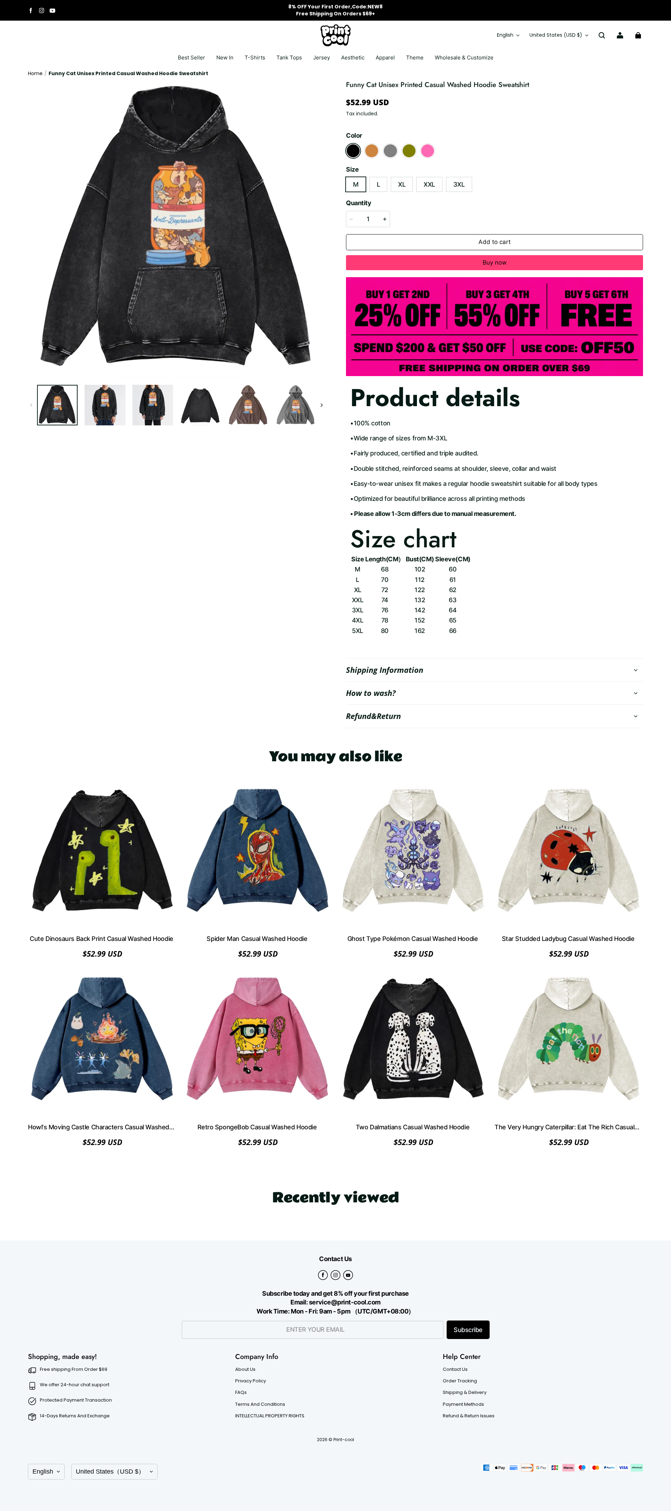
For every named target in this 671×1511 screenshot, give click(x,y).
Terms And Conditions (260, 1404)
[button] (602, 35)
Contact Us (455, 1369)
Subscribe (468, 1329)
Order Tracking (460, 1381)
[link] (255, 58)
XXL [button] (429, 184)
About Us (245, 1369)
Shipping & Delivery (464, 1392)
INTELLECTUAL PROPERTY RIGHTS (269, 1416)
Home (35, 73)
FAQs (241, 1392)
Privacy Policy (250, 1381)
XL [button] (401, 184)
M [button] (356, 184)
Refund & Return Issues (469, 1416)
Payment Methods (463, 1404)
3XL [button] (459, 184)
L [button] (378, 184)
